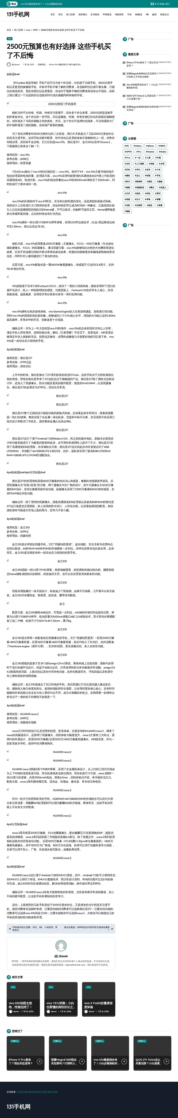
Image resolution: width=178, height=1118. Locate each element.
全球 (162, 163)
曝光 (152, 187)
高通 (160, 205)
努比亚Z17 (63, 64)
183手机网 (53, 1091)
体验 (152, 163)
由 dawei (16, 64)
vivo (9, 39)
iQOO (162, 146)
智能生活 (164, 14)
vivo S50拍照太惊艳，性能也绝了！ (20, 1005)
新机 (150, 181)
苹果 (148, 199)
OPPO (129, 151)
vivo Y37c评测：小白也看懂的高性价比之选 (60, 1007)
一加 (138, 157)
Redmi (163, 151)
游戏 (138, 193)
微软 (128, 175)
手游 (129, 14)
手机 (158, 175)
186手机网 (33, 1091)
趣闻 (154, 14)
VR (147, 14)
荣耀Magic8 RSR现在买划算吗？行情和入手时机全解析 (143, 75)
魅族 (128, 211)
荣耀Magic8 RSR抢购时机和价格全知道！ (143, 108)
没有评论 (42, 64)
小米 (158, 169)
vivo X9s (54, 64)
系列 (158, 193)
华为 (138, 169)
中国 (159, 157)
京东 (128, 163)
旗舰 (160, 181)
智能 (128, 187)
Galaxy (138, 146)
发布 (148, 169)
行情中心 (15, 1041)
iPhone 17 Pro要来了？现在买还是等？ (142, 64)
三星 (149, 157)
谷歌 (128, 205)
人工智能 (140, 163)
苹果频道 (107, 14)
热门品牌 (70, 14)
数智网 (139, 181)
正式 (128, 193)
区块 (128, 169)
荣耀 (158, 199)
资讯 (60, 14)
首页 (52, 14)
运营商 (139, 205)
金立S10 (77, 64)
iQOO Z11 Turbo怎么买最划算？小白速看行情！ (142, 97)
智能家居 (119, 14)
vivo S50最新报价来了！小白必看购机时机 (142, 86)
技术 (128, 181)
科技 (148, 193)
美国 (128, 199)
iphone (151, 146)
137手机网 (23, 1091)
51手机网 (43, 1091)
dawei (63, 956)
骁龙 (150, 205)
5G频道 (138, 14)
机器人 (163, 187)
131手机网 (18, 14)
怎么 (138, 175)
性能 (148, 175)
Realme (150, 151)
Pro (139, 151)
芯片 (138, 199)
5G (127, 146)
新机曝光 (82, 14)
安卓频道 (95, 14)
